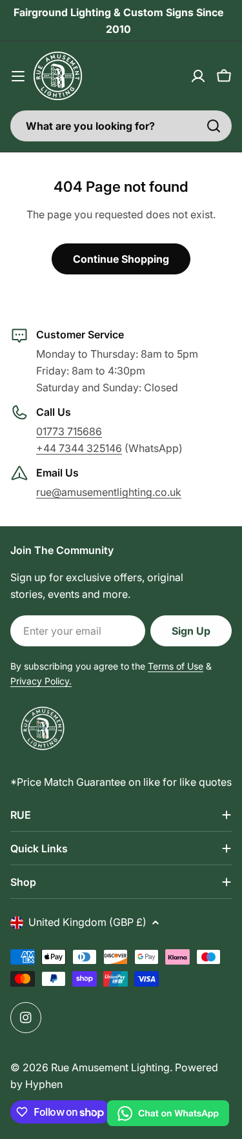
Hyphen (44, 1084)
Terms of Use (175, 666)
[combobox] (121, 125)
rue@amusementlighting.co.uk (108, 492)
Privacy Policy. (41, 680)
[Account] (198, 76)
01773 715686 (69, 431)
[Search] (213, 126)
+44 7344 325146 (79, 448)
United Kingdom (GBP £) (87, 922)
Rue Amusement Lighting (110, 1067)
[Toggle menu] (18, 76)
